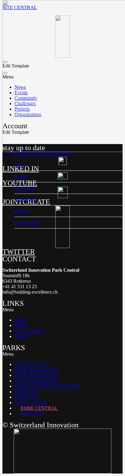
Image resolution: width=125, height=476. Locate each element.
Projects (22, 211)
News (20, 164)
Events (21, 176)
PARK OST (26, 391)
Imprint (22, 336)
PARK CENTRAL (39, 408)
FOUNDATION (31, 364)
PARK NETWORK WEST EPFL (48, 386)
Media (21, 325)
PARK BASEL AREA (37, 369)
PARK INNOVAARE (36, 380)
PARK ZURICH (31, 402)
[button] (62, 309)
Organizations (28, 222)
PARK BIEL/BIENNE (37, 375)
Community (26, 188)
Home (20, 320)
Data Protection (29, 330)
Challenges (25, 199)
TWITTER (18, 252)
